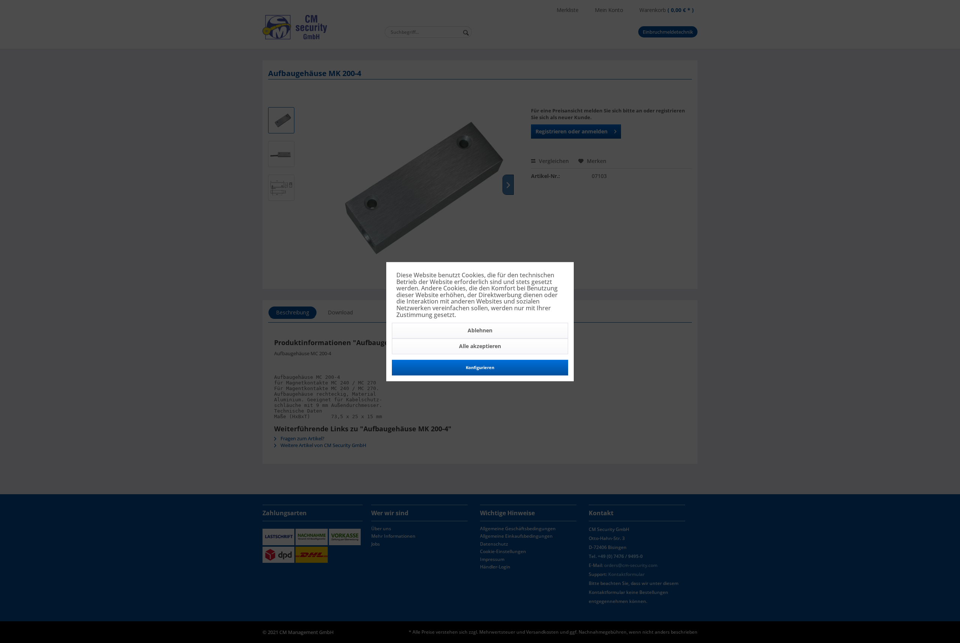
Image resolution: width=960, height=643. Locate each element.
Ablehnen (480, 330)
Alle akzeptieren (480, 346)
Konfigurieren (480, 368)
